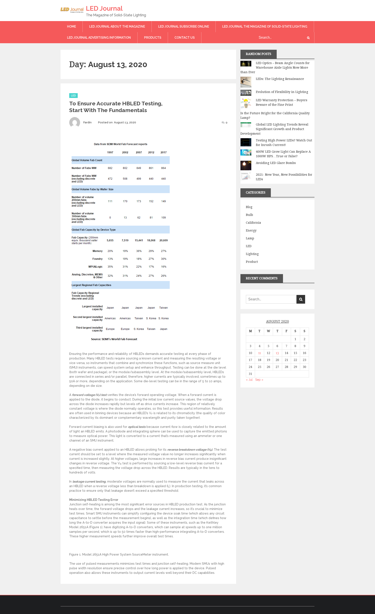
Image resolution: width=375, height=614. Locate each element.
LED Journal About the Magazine (117, 26)
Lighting (252, 254)
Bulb (249, 215)
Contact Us (184, 37)
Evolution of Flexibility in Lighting (282, 92)
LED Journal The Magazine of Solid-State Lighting (264, 26)
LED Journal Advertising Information (99, 37)
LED (73, 95)
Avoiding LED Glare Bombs (276, 163)
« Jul (249, 379)
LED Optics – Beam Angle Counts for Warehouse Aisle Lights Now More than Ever (275, 67)
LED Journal (104, 8)
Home (71, 26)
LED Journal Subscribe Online (183, 26)
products (152, 37)
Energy (251, 230)
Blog (249, 207)
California (253, 222)
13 (277, 353)
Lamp (250, 238)
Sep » (259, 379)
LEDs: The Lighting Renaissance (280, 79)
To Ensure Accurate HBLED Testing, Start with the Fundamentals (116, 106)
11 (259, 353)
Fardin (87, 122)
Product (252, 261)
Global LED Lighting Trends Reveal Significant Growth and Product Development (274, 129)
